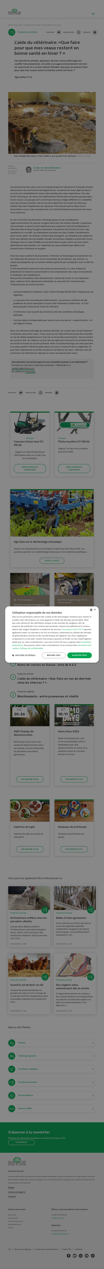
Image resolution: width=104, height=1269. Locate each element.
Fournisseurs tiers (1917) (72, 629)
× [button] (95, 610)
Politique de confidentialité (31, 648)
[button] (23, 655)
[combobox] (91, 610)
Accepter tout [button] (79, 655)
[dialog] (52, 634)
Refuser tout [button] (54, 655)
